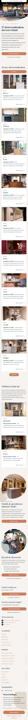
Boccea (5, 93)
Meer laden (14, 374)
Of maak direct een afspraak (13, 578)
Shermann (6, 421)
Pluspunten (5, 680)
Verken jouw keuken (14, 594)
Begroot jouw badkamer (13, 612)
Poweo (5, 454)
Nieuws (4, 677)
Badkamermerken (6, 645)
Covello (5, 325)
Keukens (7, 23)
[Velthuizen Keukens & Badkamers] (7, 5)
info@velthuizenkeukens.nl (10, 622)
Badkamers (5, 636)
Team (3, 674)
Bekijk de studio (14, 521)
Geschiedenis (5, 671)
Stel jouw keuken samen (14, 608)
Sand (5, 225)
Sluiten (15, 708)
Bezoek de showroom (14, 53)
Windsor (6, 126)
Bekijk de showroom (14, 574)
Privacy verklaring (7, 708)
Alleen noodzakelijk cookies (14, 715)
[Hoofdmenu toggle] (25, 5)
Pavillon (6, 358)
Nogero (5, 192)
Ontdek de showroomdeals (13, 57)
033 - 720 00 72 (7, 624)
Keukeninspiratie (14, 23)
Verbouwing (5, 639)
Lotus (5, 292)
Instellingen (14, 717)
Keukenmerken (6, 642)
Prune (5, 258)
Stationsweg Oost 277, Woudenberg (12, 620)
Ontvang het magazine (13, 597)
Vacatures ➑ (5, 682)
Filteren (14, 71)
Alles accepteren (14, 712)
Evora (5, 159)
